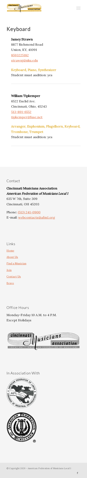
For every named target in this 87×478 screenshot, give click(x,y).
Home (10, 250)
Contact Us (13, 276)
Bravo (10, 283)
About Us (12, 257)
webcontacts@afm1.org (36, 217)
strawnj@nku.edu (24, 60)
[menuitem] (69, 8)
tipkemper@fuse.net (26, 117)
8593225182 (20, 55)
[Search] (69, 8)
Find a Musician (16, 263)
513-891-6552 (21, 112)
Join (9, 270)
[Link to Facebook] (77, 473)
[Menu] (78, 8)
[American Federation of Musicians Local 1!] (36, 8)
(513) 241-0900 (29, 212)
